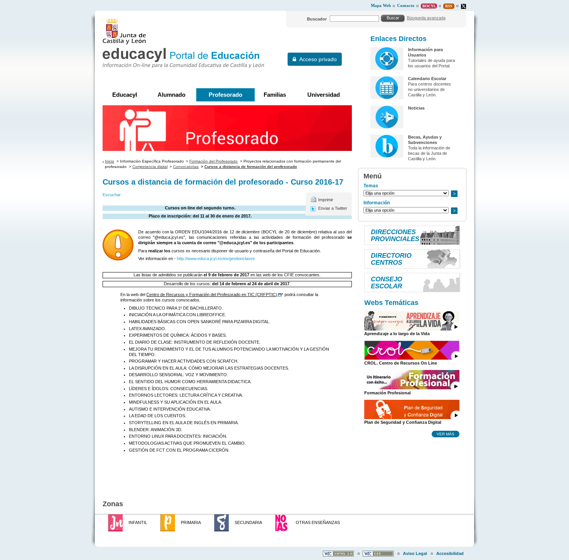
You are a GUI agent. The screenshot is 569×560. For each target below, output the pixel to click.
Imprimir (325, 199)
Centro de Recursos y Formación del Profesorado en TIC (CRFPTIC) (211, 294)
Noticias (416, 108)
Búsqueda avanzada (426, 17)
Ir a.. (454, 193)
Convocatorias (186, 166)
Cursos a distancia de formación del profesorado (250, 166)
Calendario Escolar (427, 78)
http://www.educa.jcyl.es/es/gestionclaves (216, 258)
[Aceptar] (393, 18)
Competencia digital (150, 166)
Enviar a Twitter (332, 208)
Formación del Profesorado (213, 161)
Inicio (109, 161)
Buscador (317, 19)
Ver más (445, 434)
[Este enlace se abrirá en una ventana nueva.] (463, 6)
